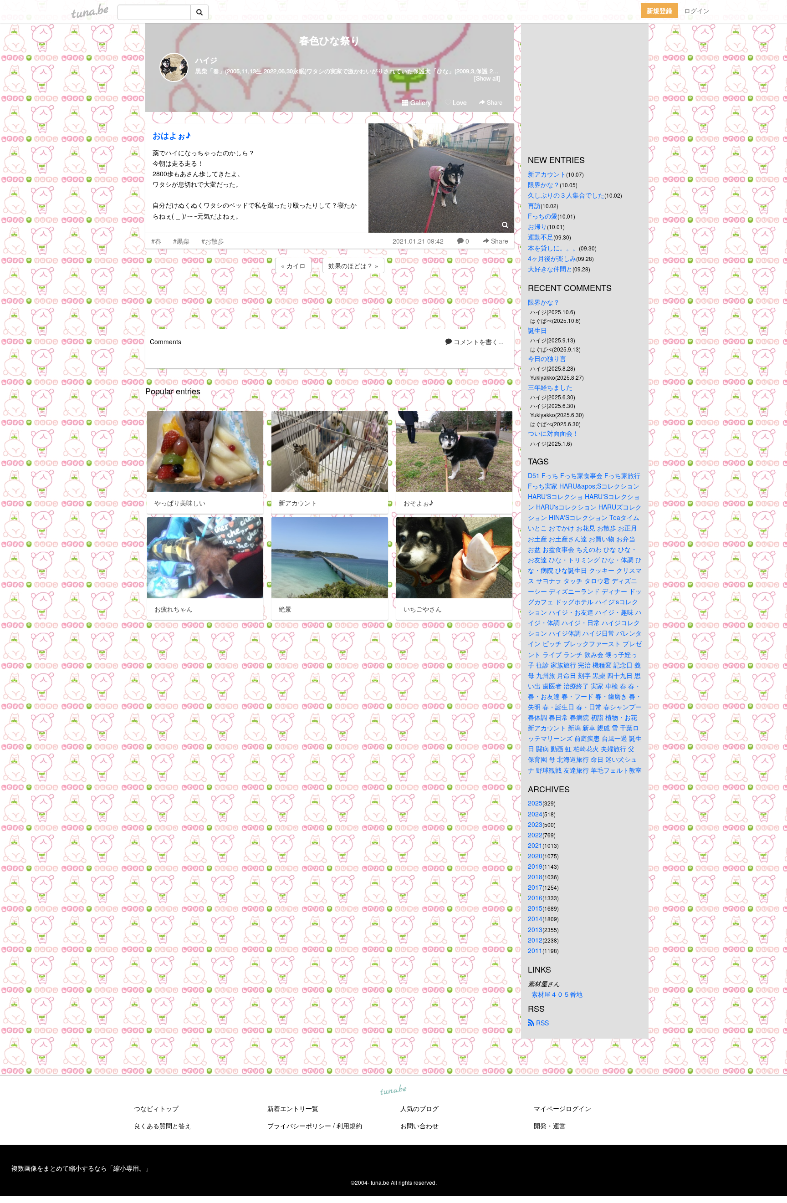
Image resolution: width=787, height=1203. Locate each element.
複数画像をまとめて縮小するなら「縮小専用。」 (81, 1167)
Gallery (420, 102)
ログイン (697, 10)
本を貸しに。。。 (553, 247)
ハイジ (206, 60)
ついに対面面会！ (553, 433)
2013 (535, 929)
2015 (535, 907)
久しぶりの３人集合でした (566, 194)
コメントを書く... (478, 341)
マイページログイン (562, 1108)
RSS (541, 1022)
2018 (535, 876)
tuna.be (393, 1090)
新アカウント (547, 173)
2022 (535, 834)
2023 (535, 824)
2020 (535, 855)
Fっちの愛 (542, 215)
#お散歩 (212, 240)
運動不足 (540, 236)
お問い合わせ (419, 1125)
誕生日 (537, 330)
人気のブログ (419, 1108)
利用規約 (349, 1125)
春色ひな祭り (330, 40)
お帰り (537, 226)
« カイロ (293, 265)
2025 (535, 802)
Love (459, 102)
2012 (535, 939)
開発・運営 (550, 1125)
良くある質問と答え (162, 1125)
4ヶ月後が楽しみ (552, 258)
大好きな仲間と (550, 268)
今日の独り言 (547, 358)
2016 (535, 897)
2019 (535, 866)
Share (493, 102)
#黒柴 (181, 240)
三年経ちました (550, 387)
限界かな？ (544, 184)
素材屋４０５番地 (557, 994)
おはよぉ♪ (172, 135)
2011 (535, 950)
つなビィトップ (156, 1108)
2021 (535, 845)
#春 (156, 240)
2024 (535, 813)
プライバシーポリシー (299, 1125)
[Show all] (487, 78)
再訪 (534, 205)
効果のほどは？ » (353, 265)
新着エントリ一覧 (292, 1108)
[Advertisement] (329, 299)
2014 (535, 918)
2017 (535, 887)
